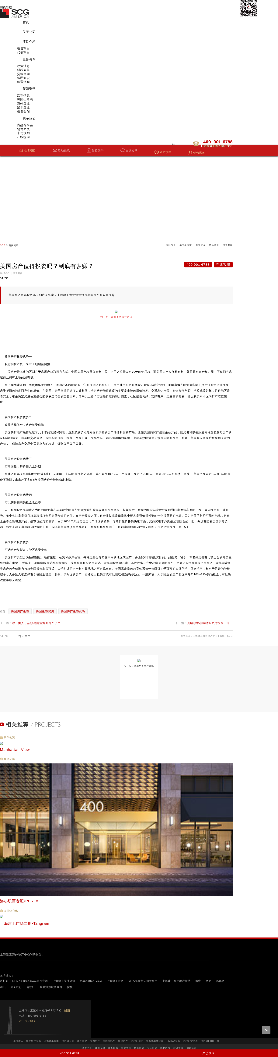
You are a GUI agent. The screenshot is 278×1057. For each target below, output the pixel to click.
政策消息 (23, 66)
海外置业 (23, 103)
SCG (2, 245)
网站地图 (191, 1048)
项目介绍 (29, 41)
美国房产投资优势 (73, 611)
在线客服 (223, 264)
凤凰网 (220, 980)
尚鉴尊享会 (25, 125)
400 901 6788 (198, 264)
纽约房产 (123, 1041)
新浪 (198, 980)
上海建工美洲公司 (64, 980)
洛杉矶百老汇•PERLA (20, 901)
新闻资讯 (29, 88)
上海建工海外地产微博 (176, 980)
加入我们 (152, 1048)
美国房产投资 (20, 611)
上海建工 (18, 1041)
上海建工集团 (51, 1041)
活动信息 (23, 95)
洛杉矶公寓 (68, 1041)
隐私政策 (165, 1048)
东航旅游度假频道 (51, 987)
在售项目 (23, 48)
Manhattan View (91, 980)
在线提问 (23, 137)
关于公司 (29, 32)
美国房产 (95, 1041)
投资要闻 (23, 111)
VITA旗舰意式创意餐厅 (143, 980)
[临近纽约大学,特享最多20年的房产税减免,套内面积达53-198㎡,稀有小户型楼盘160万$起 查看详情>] (116, 743)
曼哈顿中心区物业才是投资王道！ (210, 623)
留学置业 (23, 107)
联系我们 (29, 118)
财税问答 (23, 70)
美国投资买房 (45, 611)
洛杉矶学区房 (190, 1041)
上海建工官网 (115, 980)
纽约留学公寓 (33, 1041)
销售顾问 (199, 152)
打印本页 (25, 636)
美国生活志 (25, 99)
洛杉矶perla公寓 (210, 1041)
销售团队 (23, 129)
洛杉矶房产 (137, 1041)
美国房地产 (109, 1041)
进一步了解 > (27, 1021)
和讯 (3, 987)
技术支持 (178, 1048)
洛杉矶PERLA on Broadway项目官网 (24, 980)
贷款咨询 (23, 74)
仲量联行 (16, 987)
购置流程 (23, 82)
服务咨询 (29, 59)
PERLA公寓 (173, 1041)
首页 (26, 22)
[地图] (66, 1010)
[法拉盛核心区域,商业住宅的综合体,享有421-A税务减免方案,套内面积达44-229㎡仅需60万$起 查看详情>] (116, 916)
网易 (208, 980)
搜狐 (70, 987)
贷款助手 (98, 150)
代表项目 (23, 52)
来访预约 (23, 133)
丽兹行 (30, 987)
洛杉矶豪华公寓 (155, 1041)
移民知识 (23, 78)
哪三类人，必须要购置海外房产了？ (36, 623)
